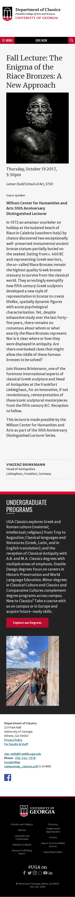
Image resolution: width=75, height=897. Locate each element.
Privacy (53, 837)
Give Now (41, 40)
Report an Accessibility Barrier (53, 845)
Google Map (12, 762)
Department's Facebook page (7, 777)
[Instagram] (35, 873)
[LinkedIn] (50, 873)
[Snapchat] (40, 873)
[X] (30, 873)
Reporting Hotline (53, 852)
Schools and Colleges (22, 824)
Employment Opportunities (53, 830)
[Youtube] (45, 873)
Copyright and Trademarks (21, 837)
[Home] (37, 18)
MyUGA (22, 830)
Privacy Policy (13, 740)
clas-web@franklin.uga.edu (22, 754)
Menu (9, 40)
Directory (53, 824)
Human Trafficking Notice (22, 852)
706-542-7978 (25, 758)
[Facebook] (24, 873)
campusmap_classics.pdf (21, 766)
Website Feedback (22, 844)
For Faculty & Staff (16, 744)
